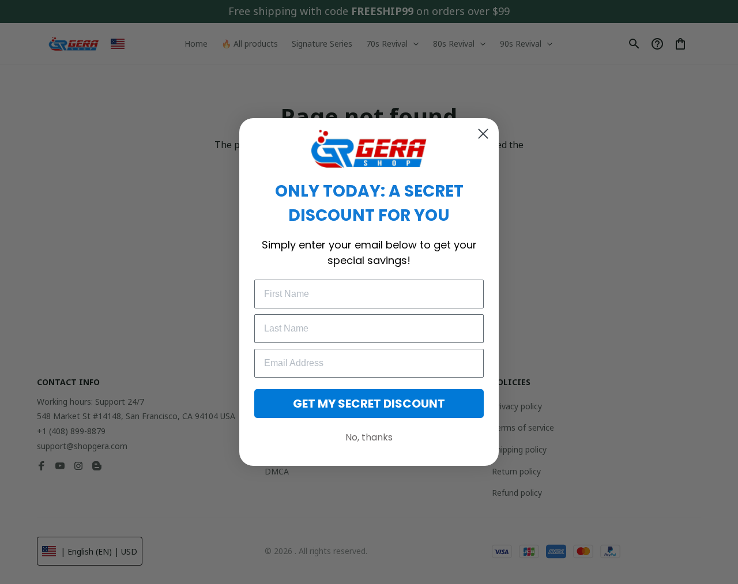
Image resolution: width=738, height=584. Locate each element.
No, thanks (369, 437)
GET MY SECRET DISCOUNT (369, 403)
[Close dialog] (483, 134)
